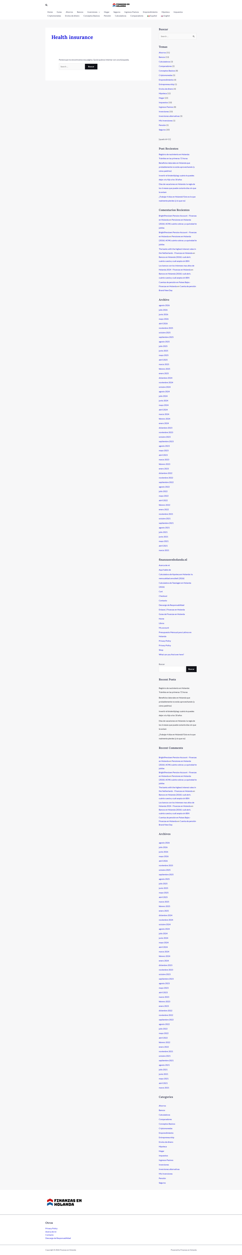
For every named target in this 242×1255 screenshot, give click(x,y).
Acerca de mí (164, 565)
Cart (161, 591)
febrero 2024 (164, 418)
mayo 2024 (164, 405)
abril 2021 (163, 545)
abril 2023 (163, 455)
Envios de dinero (166, 89)
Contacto (163, 600)
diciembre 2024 (165, 378)
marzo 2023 (164, 459)
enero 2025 (164, 373)
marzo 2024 (164, 414)
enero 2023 (164, 468)
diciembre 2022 (165, 473)
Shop (161, 650)
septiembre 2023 (166, 441)
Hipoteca (163, 93)
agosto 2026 (164, 305)
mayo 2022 (164, 496)
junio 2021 (163, 536)
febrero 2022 (164, 505)
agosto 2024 (164, 391)
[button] (46, 5)
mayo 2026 (164, 319)
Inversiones (164, 111)
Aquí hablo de (165, 570)
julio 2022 (163, 491)
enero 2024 (164, 423)
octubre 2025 (165, 332)
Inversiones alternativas (169, 116)
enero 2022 (164, 509)
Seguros (162, 129)
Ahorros (162, 52)
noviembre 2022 (166, 477)
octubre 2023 (165, 437)
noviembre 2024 (166, 382)
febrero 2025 (164, 369)
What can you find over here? (171, 654)
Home (161, 618)
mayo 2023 (164, 450)
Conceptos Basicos (167, 70)
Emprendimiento (166, 80)
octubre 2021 (165, 518)
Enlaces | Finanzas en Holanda (172, 609)
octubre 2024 (165, 387)
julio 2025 (163, 346)
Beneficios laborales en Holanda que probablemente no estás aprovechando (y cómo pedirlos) (177, 167)
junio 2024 (163, 400)
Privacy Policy (165, 641)
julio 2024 (163, 396)
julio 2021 (163, 532)
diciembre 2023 (165, 428)
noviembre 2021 (166, 514)
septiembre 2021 (166, 523)
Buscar (162, 664)
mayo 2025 (164, 355)
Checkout (163, 596)
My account (164, 627)
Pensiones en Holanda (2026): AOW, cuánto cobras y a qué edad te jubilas (178, 223)
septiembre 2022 (166, 482)
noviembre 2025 (166, 328)
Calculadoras (164, 61)
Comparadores (165, 66)
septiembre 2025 (166, 337)
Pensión (162, 125)
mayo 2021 (164, 541)
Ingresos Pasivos (166, 107)
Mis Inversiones (166, 120)
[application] (98, 12)
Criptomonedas (165, 75)
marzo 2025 (164, 364)
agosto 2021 (164, 527)
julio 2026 (163, 310)
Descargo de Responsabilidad (171, 605)
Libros (161, 623)
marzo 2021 (164, 550)
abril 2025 (163, 359)
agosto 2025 (164, 341)
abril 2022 (163, 500)
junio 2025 (163, 350)
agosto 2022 (164, 486)
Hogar (161, 98)
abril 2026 (163, 323)
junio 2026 (163, 314)
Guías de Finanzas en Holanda (172, 614)
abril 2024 (163, 409)
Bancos (162, 57)
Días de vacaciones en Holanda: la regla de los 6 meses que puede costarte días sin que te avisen (177, 188)
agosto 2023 (164, 446)
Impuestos (163, 102)
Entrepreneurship (166, 84)
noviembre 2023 (166, 432)
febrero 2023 (164, 464)
